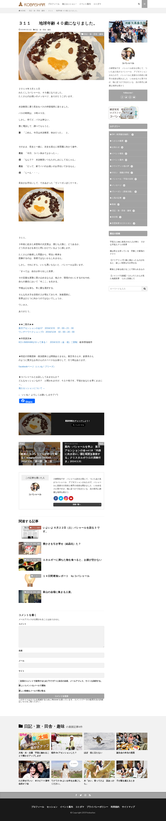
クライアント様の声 (122, 166)
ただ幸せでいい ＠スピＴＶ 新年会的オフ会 (34, 782)
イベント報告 (119, 153)
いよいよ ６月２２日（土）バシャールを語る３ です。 (71, 529)
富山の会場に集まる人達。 (58, 591)
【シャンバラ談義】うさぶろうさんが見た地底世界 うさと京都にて (127, 277)
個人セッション (69, 4)
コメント (22, 624)
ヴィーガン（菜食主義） (124, 191)
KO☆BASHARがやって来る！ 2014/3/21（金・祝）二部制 (48, 342)
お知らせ (117, 147)
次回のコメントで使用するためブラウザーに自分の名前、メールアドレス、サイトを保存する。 (61, 681)
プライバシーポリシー (97, 806)
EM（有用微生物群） (122, 134)
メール (21, 661)
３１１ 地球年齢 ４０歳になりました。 (63, 11)
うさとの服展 (119, 141)
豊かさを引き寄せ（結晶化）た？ (62, 543)
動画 (116, 204)
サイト (21, 671)
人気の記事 (118, 198)
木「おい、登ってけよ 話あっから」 (99, 782)
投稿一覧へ (77, 504)
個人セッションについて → (32, 388)
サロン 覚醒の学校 (122, 172)
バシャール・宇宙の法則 (124, 179)
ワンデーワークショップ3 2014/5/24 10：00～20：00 (46, 331)
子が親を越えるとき (125, 780)
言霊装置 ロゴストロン (123, 223)
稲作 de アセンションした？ (64, 752)
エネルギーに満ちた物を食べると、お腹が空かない (72, 559)
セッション (52, 806)
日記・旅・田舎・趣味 (37, 11)
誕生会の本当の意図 (125, 752)
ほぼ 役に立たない (93, 752)
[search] (144, 288)
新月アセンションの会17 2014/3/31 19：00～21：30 (46, 328)
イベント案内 (85, 4)
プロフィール (54, 4)
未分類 (116, 217)
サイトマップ (128, 806)
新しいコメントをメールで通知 (32, 685)
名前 (20, 651)
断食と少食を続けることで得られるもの (127, 269)
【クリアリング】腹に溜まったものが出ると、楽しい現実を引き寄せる (127, 261)
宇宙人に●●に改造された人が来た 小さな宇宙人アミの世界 (127, 243)
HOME (23, 10)
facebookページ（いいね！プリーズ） (37, 366)
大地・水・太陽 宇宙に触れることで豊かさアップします (34, 754)
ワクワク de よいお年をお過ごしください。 (66, 782)
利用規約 (115, 806)
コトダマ (97, 4)
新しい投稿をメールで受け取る (32, 691)
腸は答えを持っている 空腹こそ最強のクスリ (127, 252)
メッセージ (36, 576)
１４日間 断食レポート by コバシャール (66, 575)
